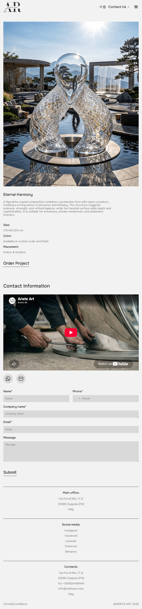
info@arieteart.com (71, 588)
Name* (8, 391)
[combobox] (77, 398)
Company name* (14, 407)
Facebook (71, 535)
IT (101, 7)
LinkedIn (71, 541)
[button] (119, 7)
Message (9, 437)
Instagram (71, 530)
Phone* (78, 391)
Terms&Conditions (15, 604)
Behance (71, 551)
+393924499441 (73, 583)
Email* (7, 422)
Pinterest (71, 546)
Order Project (16, 263)
